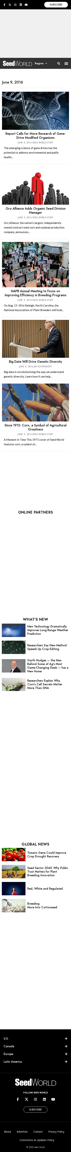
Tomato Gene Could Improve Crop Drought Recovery (46, 855)
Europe (8, 1054)
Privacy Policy (56, 1131)
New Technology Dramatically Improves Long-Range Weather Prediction (47, 630)
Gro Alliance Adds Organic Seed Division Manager (36, 210)
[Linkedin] (20, 4)
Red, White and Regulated (45, 889)
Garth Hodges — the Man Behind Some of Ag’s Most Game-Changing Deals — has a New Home (47, 665)
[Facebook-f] (4, 4)
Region (39, 63)
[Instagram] (15, 4)
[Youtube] (26, 4)
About (7, 1131)
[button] (66, 63)
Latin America (13, 1062)
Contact (38, 1131)
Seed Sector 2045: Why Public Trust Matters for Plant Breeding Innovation (47, 871)
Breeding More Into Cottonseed (42, 905)
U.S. (6, 1038)
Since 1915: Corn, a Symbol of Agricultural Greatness (35, 427)
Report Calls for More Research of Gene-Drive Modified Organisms (35, 135)
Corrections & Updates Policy (37, 1140)
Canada (9, 1046)
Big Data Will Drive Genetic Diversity (35, 361)
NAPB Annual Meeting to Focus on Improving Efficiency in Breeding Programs (35, 293)
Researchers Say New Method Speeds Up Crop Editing (47, 647)
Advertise (22, 1131)
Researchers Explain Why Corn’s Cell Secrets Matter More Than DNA (44, 684)
